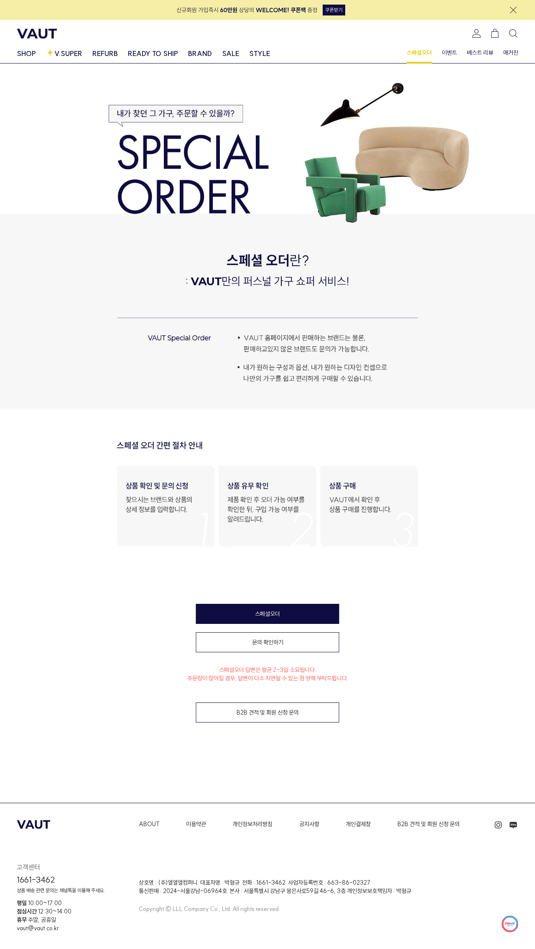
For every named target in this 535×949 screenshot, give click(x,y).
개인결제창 (358, 824)
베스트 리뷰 (480, 52)
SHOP (26, 53)
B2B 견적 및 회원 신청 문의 (428, 824)
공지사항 (309, 824)
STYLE (259, 53)
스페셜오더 (419, 52)
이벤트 (449, 52)
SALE (230, 53)
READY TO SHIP (153, 53)
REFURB (105, 53)
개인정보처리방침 (252, 824)
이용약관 (196, 824)
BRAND (200, 53)
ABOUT (149, 824)
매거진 (510, 52)
